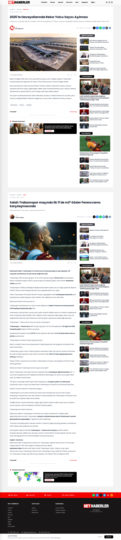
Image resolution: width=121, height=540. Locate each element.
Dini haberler (11, 526)
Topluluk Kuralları (60, 512)
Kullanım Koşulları (60, 510)
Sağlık (9, 524)
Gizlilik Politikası (69, 495)
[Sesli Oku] (68, 75)
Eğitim (9, 522)
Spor (77, 2)
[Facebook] (97, 495)
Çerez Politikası (60, 508)
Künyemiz (32, 495)
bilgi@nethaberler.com (29, 532)
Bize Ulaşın (14, 495)
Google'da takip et (17, 75)
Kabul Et (108, 537)
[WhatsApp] (93, 495)
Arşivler (49, 495)
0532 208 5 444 (14, 532)
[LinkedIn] (104, 495)
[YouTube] (108, 495)
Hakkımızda (35, 512)
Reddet (100, 537)
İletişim (34, 508)
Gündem (44, 2)
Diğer (93, 2)
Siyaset (60, 2)
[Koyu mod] (107, 2)
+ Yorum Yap (73, 112)
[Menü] (112, 2)
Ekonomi (69, 2)
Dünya (52, 2)
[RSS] (111, 495)
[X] (100, 495)
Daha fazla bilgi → (56, 538)
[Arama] (109, 2)
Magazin (85, 2)
